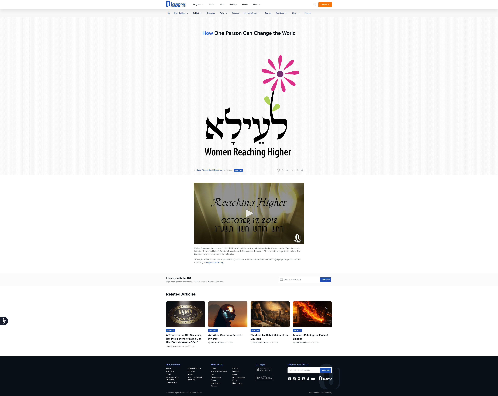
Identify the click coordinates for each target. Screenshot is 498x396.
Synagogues (216, 377)
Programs (197, 4)
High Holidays (179, 13)
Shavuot (268, 13)
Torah (222, 4)
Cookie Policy (326, 392)
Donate (324, 4)
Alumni (190, 374)
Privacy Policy (314, 392)
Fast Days (280, 13)
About (255, 4)
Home (213, 368)
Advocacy (170, 371)
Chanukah (211, 13)
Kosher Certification (219, 371)
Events (245, 4)
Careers (214, 386)
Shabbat (308, 13)
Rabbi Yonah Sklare (217, 342)
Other (294, 13)
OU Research (171, 382)
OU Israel (191, 371)
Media (234, 380)
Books (168, 374)
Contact (214, 380)
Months (238, 170)
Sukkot (196, 13)
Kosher (212, 4)
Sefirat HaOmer (250, 13)
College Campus (194, 368)
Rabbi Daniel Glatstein (176, 346)
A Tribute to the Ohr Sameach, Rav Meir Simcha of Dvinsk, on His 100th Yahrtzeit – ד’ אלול (184, 338)
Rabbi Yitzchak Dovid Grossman (209, 170)
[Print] (302, 170)
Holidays (233, 4)
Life (212, 374)
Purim (222, 13)
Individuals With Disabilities (172, 378)
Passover (236, 13)
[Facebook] (288, 170)
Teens (168, 368)
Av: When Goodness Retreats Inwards (225, 337)
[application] (249, 213)
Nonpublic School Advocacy (195, 378)
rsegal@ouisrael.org (214, 262)
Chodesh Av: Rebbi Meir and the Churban (270, 337)
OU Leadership (238, 377)
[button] (249, 213)
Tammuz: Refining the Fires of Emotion (310, 337)
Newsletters (215, 383)
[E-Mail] (292, 170)
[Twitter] (283, 170)
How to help (237, 383)
